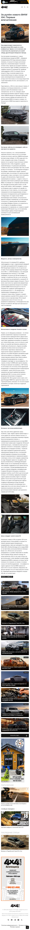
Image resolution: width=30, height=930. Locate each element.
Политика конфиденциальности (9, 925)
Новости (26, 597)
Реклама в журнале (15, 927)
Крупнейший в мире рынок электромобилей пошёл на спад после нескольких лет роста (14, 804)
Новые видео (9, 809)
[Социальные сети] (22, 7)
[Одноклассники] (4, 577)
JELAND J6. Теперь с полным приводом (11, 827)
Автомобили (6, 37)
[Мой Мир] (6, 577)
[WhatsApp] (10, 577)
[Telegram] (8, 577)
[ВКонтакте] (2, 577)
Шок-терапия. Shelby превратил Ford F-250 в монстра (14, 851)
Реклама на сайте (23, 925)
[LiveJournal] (12, 577)
